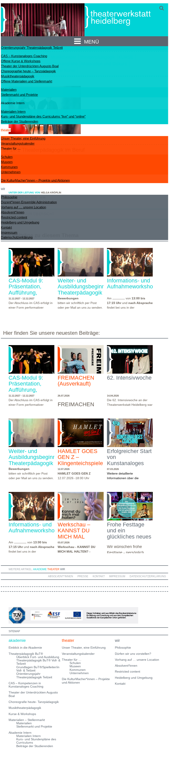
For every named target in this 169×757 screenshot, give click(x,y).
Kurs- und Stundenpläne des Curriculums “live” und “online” (43, 116)
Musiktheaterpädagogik (17, 76)
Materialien (9, 89)
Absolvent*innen (12, 212)
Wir (62, 569)
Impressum (9, 232)
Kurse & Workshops (22, 714)
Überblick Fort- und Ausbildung (37, 657)
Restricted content (14, 217)
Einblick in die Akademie (25, 647)
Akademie (40, 569)
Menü (91, 42)
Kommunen (9, 167)
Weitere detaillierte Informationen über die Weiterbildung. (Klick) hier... (126, 478)
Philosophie (9, 197)
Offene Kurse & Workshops (20, 61)
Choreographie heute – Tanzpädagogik (28, 71)
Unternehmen (10, 172)
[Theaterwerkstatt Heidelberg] (124, 17)
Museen (7, 162)
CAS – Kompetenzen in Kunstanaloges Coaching (26, 684)
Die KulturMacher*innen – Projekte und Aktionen (35, 180)
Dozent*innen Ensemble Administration (29, 202)
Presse (82, 576)
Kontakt (6, 227)
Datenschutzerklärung (17, 237)
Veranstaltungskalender (18, 143)
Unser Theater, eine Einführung (23, 138)
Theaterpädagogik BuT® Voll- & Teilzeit (38, 662)
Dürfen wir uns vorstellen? (133, 653)
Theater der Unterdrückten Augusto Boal (30, 66)
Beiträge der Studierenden (19, 121)
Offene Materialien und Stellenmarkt (26, 81)
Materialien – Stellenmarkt (27, 720)
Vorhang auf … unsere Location (23, 207)
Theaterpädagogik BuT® (26, 653)
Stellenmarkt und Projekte (19, 94)
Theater (53, 569)
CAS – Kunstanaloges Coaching (24, 56)
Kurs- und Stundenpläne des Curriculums (36, 740)
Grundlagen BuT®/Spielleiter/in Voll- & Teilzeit (37, 668)
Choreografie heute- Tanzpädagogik (34, 702)
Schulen (7, 157)
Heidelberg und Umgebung (20, 222)
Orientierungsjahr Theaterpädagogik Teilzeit (32, 47)
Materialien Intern (13, 111)
